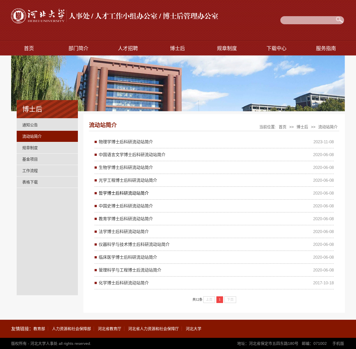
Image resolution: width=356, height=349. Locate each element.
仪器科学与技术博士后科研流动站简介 (134, 244)
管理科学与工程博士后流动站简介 (130, 270)
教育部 (39, 328)
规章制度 (227, 48)
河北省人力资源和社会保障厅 (153, 328)
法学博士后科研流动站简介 (124, 231)
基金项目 (30, 159)
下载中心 (276, 48)
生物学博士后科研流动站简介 (126, 167)
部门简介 (78, 48)
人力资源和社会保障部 (71, 328)
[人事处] (114, 22)
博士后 (177, 48)
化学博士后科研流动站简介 (124, 282)
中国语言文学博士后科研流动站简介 (132, 154)
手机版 (338, 343)
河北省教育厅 (109, 328)
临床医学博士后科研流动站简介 (128, 257)
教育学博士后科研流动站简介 (126, 218)
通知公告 (30, 125)
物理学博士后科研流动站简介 (126, 141)
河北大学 (193, 328)
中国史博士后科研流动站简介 (126, 205)
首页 (29, 48)
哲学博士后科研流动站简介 (124, 193)
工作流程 (30, 170)
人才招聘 (128, 48)
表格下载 (30, 182)
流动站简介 (32, 136)
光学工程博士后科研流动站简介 (128, 180)
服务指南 (326, 48)
